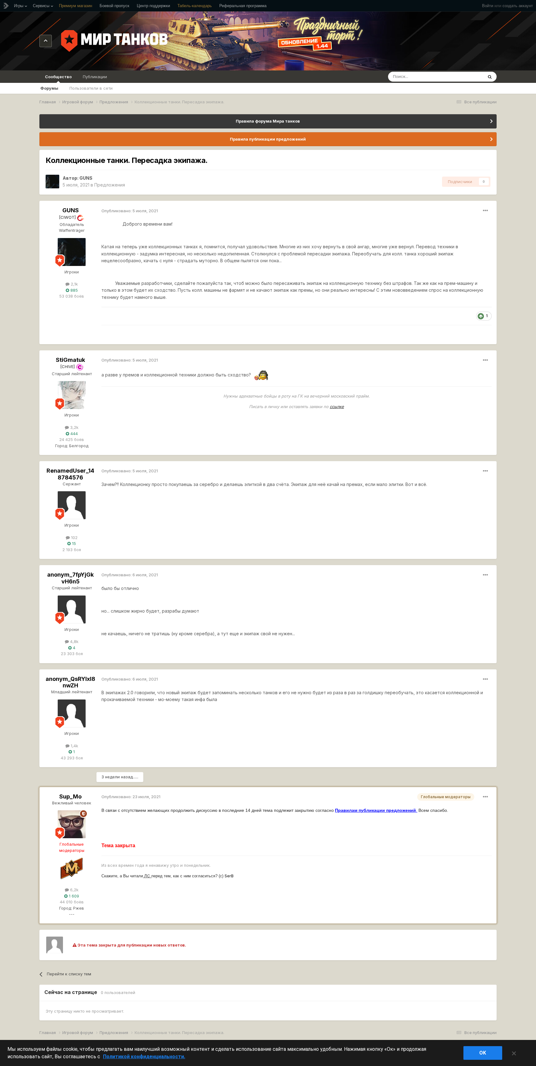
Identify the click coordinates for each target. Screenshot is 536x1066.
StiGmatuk (70, 360)
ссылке (337, 406)
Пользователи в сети (91, 88)
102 (74, 537)
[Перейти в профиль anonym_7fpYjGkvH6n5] (72, 609)
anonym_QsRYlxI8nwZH (70, 682)
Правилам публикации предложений (375, 810)
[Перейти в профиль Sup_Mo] (72, 824)
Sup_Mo (70, 796)
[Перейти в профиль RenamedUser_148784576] (72, 505)
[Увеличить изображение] (262, 374)
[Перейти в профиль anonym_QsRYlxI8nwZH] (72, 713)
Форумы (49, 88)
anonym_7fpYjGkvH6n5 (70, 578)
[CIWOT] (68, 217)
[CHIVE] (68, 366)
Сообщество (58, 76)
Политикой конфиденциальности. (144, 1056)
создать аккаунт (517, 5)
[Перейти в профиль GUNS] (52, 181)
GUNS (85, 178)
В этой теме (463, 76)
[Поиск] (490, 77)
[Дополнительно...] (485, 210)
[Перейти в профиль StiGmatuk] (72, 395)
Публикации (95, 76)
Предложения (109, 184)
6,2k (73, 889)
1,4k (73, 745)
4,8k (73, 641)
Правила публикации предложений (268, 139)
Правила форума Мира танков (268, 121)
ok (482, 1053)
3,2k (73, 427)
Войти (487, 5)
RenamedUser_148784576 (70, 474)
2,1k (73, 283)
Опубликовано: (129, 210)
